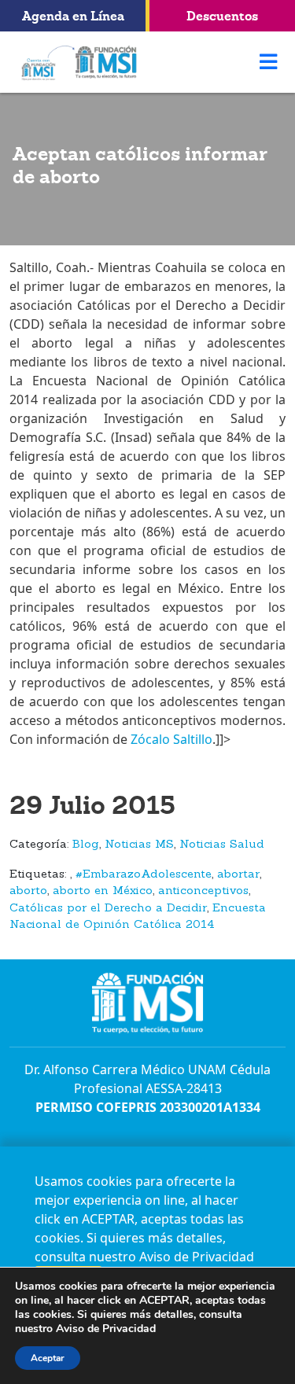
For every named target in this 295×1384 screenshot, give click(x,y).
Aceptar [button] (48, 1358)
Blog (85, 845)
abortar (238, 875)
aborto (28, 891)
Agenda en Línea (73, 15)
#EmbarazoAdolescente (144, 875)
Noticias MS (139, 845)
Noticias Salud (221, 845)
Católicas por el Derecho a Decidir (108, 909)
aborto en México (103, 891)
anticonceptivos (203, 891)
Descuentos (222, 15)
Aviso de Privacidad (196, 1256)
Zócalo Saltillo (169, 739)
